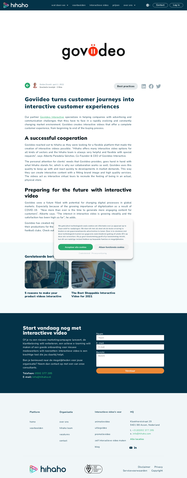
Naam (99, 334)
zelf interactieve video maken (110, 440)
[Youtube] (131, 448)
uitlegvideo (101, 427)
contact (63, 440)
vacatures (65, 434)
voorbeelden (78, 5)
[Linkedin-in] (135, 448)
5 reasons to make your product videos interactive (43, 294)
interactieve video (99, 5)
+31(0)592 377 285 (143, 430)
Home (33, 421)
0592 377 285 (43, 373)
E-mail (100, 343)
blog (97, 446)
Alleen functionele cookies (111, 247)
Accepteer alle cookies (75, 247)
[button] (148, 5)
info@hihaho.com (142, 433)
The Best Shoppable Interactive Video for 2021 (93, 294)
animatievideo (102, 421)
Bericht (100, 352)
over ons (128, 5)
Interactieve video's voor (108, 411)
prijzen (116, 5)
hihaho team (66, 428)
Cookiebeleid (84, 253)
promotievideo (102, 434)
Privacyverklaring (99, 253)
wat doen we (58, 5)
